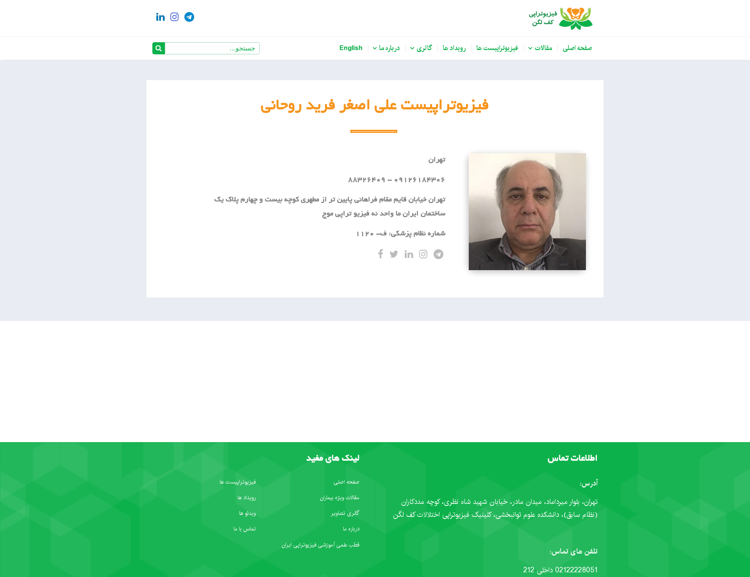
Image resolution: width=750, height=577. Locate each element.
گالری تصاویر (345, 513)
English (350, 48)
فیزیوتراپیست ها (497, 48)
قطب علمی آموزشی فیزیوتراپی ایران (320, 545)
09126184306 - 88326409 (396, 180)
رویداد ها (454, 48)
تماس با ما (245, 529)
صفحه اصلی (577, 48)
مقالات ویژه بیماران (339, 497)
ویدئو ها (247, 513)
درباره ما (389, 48)
